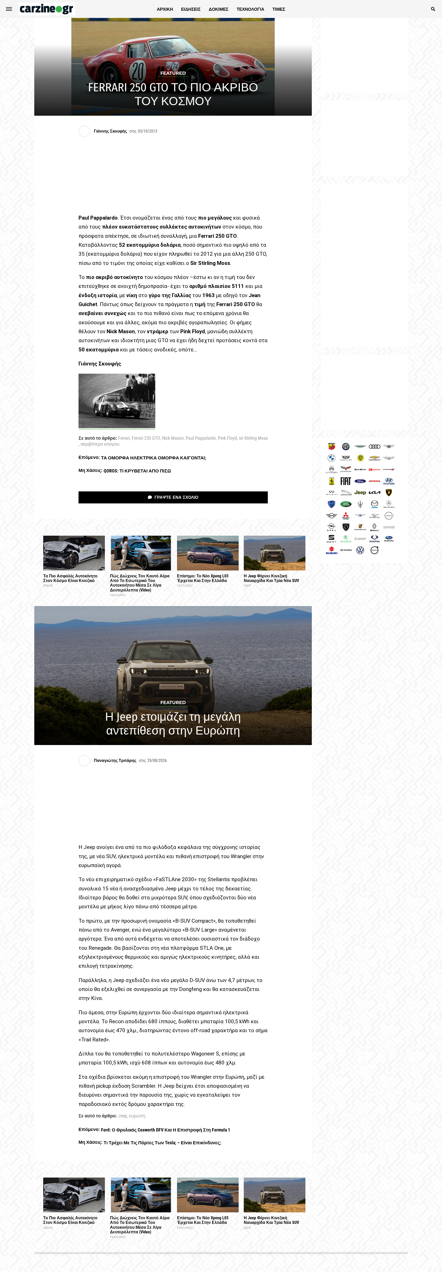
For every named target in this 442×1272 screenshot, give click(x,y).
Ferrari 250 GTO (146, 438)
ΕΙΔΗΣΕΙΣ (191, 9)
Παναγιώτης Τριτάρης (115, 760)
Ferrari (124, 438)
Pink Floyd (227, 438)
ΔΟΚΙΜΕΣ (218, 9)
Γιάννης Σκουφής (110, 131)
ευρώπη (137, 1116)
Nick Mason (173, 438)
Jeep (122, 1116)
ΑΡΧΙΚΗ (165, 9)
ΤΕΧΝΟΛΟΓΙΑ (250, 9)
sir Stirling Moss (253, 438)
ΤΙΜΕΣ (278, 9)
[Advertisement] (364, 265)
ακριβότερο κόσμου (100, 444)
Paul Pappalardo (201, 438)
